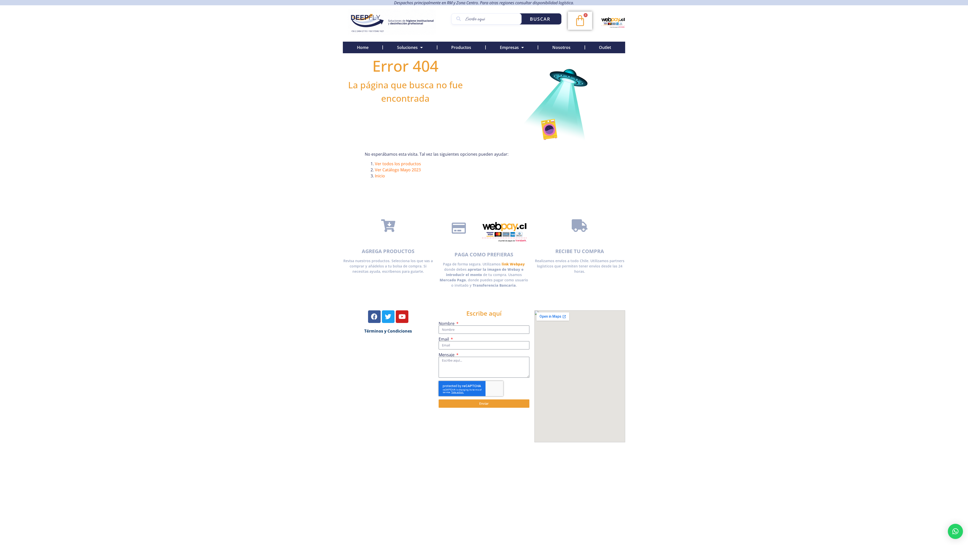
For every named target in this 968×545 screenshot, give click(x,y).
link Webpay (513, 264)
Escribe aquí (484, 313)
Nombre (447, 323)
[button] (955, 531)
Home (363, 47)
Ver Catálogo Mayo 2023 (398, 170)
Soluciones (407, 47)
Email (444, 339)
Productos (461, 47)
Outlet (605, 47)
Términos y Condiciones (388, 331)
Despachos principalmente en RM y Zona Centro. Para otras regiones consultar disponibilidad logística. (484, 3)
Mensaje (447, 355)
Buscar (540, 19)
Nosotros (561, 47)
